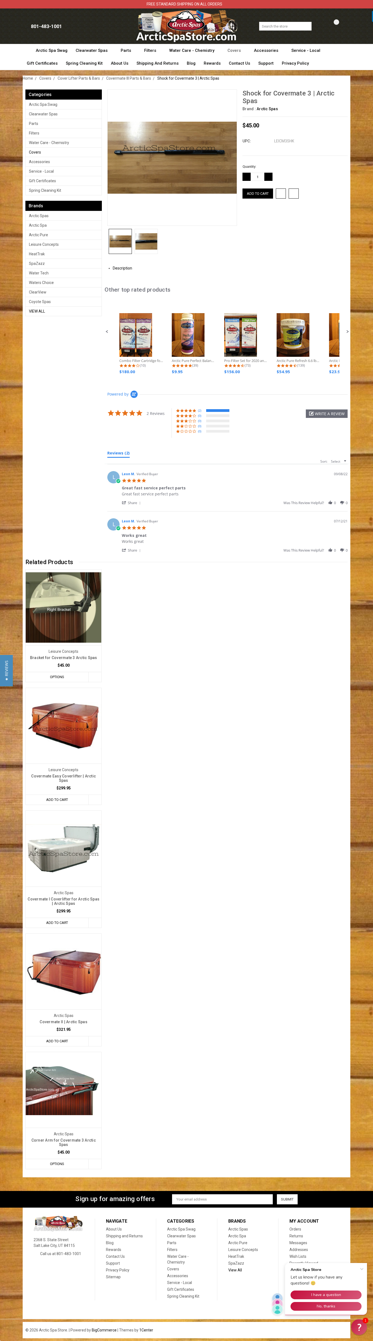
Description (123, 268)
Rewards (212, 63)
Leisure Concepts (44, 244)
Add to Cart (57, 800)
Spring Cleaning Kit (84, 63)
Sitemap (113, 1277)
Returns (296, 1236)
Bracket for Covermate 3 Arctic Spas (63, 657)
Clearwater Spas (92, 50)
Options (57, 677)
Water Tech (39, 273)
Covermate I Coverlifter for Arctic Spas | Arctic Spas (63, 901)
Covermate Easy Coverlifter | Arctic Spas (63, 778)
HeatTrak (37, 254)
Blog (191, 63)
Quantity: (249, 166)
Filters (150, 50)
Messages (298, 1243)
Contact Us (239, 63)
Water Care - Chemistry (192, 50)
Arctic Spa (38, 225)
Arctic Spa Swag (51, 50)
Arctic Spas (39, 216)
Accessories (266, 50)
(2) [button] (199, 410)
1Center (146, 1330)
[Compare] (332, 26)
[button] (107, 331)
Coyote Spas (40, 302)
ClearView (37, 292)
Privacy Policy (295, 63)
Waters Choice (41, 282)
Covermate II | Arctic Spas (63, 1022)
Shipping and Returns (158, 63)
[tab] (118, 454)
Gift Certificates (42, 63)
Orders (295, 1229)
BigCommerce (104, 1330)
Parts (126, 50)
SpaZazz (37, 263)
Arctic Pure (38, 235)
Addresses (298, 1249)
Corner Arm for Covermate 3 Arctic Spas (63, 1142)
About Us (119, 63)
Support (266, 63)
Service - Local (306, 50)
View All (37, 311)
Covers (234, 50)
